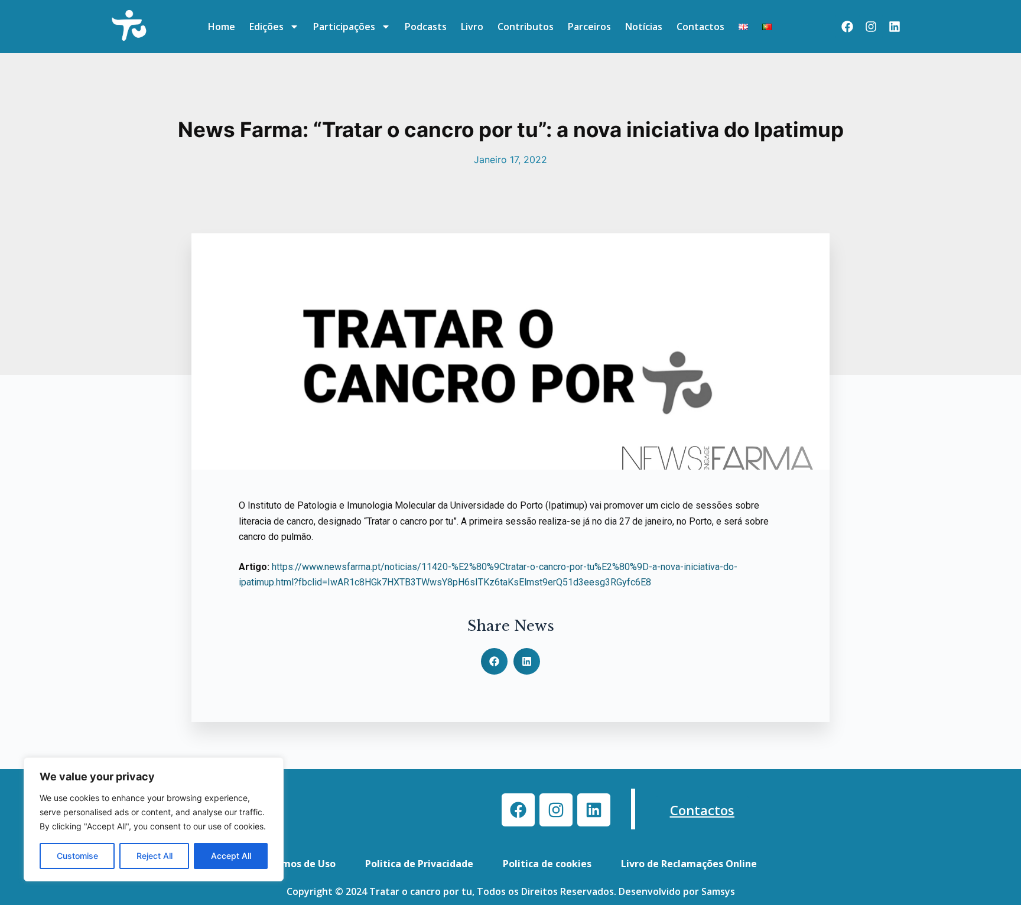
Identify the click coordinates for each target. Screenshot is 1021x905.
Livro (472, 26)
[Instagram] (871, 26)
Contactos (700, 26)
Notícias (643, 26)
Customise (77, 856)
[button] (494, 661)
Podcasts (426, 26)
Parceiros (589, 26)
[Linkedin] (894, 26)
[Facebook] (847, 26)
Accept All (231, 856)
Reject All (154, 856)
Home (221, 26)
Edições (266, 26)
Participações (344, 26)
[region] (154, 819)
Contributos (526, 26)
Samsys (718, 891)
